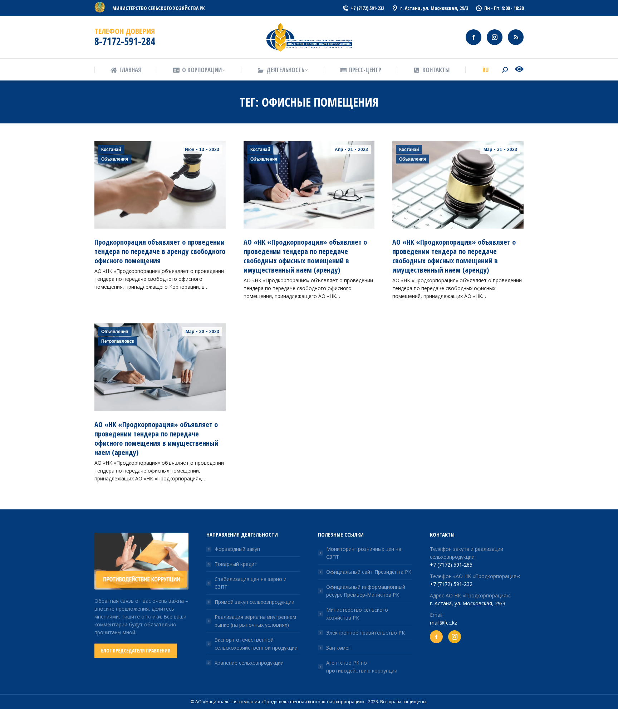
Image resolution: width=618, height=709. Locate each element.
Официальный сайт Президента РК (368, 571)
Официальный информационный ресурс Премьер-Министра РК (365, 590)
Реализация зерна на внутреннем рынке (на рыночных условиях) (255, 620)
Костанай (111, 149)
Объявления (114, 159)
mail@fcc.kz (443, 622)
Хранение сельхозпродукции (249, 662)
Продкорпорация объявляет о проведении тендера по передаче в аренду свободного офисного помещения (159, 251)
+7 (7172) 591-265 (451, 564)
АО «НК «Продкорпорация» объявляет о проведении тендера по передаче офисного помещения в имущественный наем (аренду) (156, 438)
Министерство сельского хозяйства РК (357, 613)
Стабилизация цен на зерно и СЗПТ (250, 583)
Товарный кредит (236, 564)
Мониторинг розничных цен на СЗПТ (363, 553)
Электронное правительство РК (365, 632)
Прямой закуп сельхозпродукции (254, 601)
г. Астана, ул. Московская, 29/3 (467, 603)
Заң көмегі (339, 647)
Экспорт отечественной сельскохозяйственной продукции (256, 643)
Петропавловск (117, 341)
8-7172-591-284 (124, 41)
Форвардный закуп (237, 549)
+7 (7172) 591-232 (451, 584)
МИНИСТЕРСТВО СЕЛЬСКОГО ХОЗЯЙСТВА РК (158, 8)
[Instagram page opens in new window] (494, 37)
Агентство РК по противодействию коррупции (361, 666)
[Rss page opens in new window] (516, 37)
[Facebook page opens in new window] (473, 37)
